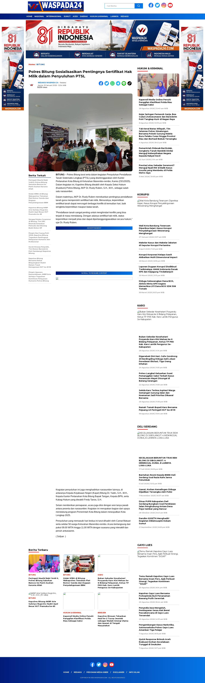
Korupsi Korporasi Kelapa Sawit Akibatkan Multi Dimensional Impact (158, 255)
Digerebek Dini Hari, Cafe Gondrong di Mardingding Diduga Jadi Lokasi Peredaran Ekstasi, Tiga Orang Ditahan (158, 360)
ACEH (75, 16)
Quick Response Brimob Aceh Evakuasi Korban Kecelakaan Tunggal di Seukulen (155, 642)
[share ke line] (124, 85)
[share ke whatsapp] (113, 85)
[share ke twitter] (107, 85)
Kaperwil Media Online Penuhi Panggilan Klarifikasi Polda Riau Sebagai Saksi (155, 102)
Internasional (53, 16)
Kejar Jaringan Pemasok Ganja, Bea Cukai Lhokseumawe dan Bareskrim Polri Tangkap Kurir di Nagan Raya (158, 117)
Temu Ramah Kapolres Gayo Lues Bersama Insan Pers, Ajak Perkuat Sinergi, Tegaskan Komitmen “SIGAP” (157, 580)
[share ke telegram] (119, 85)
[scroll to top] (196, 678)
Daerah (84, 16)
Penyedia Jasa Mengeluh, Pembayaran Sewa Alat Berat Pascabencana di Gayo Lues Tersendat (154, 612)
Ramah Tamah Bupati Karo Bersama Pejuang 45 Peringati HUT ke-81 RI (158, 408)
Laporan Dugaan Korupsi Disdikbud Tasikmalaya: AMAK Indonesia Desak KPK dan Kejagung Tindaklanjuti (158, 269)
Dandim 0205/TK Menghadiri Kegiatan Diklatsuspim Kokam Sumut (155, 521)
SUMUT (67, 16)
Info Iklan (134, 672)
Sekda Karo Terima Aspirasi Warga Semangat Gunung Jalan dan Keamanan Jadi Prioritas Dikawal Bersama (157, 394)
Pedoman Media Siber (97, 672)
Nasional (39, 16)
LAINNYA (114, 16)
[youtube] (171, 7)
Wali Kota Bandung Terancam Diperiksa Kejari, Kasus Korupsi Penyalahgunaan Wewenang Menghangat (155, 229)
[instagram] (164, 7)
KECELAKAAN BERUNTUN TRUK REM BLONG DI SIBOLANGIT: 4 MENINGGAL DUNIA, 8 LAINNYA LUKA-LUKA (158, 462)
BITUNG (41, 64)
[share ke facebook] (101, 85)
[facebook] (151, 7)
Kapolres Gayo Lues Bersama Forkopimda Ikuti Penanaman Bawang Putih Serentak (154, 596)
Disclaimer (118, 672)
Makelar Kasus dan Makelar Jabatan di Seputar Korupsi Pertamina (158, 243)
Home (29, 16)
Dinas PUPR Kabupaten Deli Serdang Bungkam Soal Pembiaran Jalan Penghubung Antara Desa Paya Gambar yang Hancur (157, 505)
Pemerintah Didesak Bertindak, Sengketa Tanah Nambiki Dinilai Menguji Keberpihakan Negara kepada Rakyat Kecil (156, 152)
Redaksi (125, 16)
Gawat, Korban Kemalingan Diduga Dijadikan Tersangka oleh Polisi (157, 490)
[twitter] (158, 7)
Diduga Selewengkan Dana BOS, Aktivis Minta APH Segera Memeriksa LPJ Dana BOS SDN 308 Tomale (157, 285)
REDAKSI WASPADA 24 (48, 83)
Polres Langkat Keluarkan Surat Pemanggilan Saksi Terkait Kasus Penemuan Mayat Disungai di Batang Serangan (156, 377)
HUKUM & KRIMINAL (99, 16)
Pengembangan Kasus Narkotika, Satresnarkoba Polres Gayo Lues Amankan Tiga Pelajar (156, 627)
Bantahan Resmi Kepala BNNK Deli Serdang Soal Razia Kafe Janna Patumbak (157, 477)
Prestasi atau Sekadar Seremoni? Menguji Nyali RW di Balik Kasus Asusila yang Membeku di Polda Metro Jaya (156, 169)
